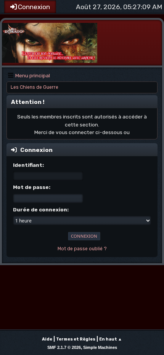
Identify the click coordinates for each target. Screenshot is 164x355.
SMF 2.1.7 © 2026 (64, 347)
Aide (47, 339)
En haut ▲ (110, 339)
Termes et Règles (75, 339)
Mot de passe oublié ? (82, 248)
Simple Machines (100, 347)
